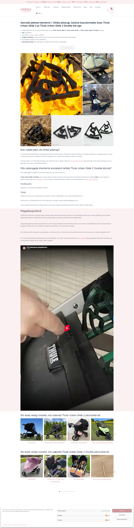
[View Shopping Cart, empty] (112, 10)
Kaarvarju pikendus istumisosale (102, 442)
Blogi (85, 7)
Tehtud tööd (77, 7)
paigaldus (32, 35)
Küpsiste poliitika (6, 525)
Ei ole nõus (122, 515)
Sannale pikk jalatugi (76, 161)
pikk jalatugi (39, 179)
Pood (37, 7)
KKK (91, 7)
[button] (40, 7)
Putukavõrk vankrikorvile (79, 442)
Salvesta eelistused (122, 519)
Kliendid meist (65, 7)
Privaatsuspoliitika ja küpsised (19, 525)
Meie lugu (47, 7)
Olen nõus (122, 510)
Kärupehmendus (78, 479)
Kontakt (97, 7)
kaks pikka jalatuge (91, 179)
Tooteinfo (56, 7)
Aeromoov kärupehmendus (102, 479)
